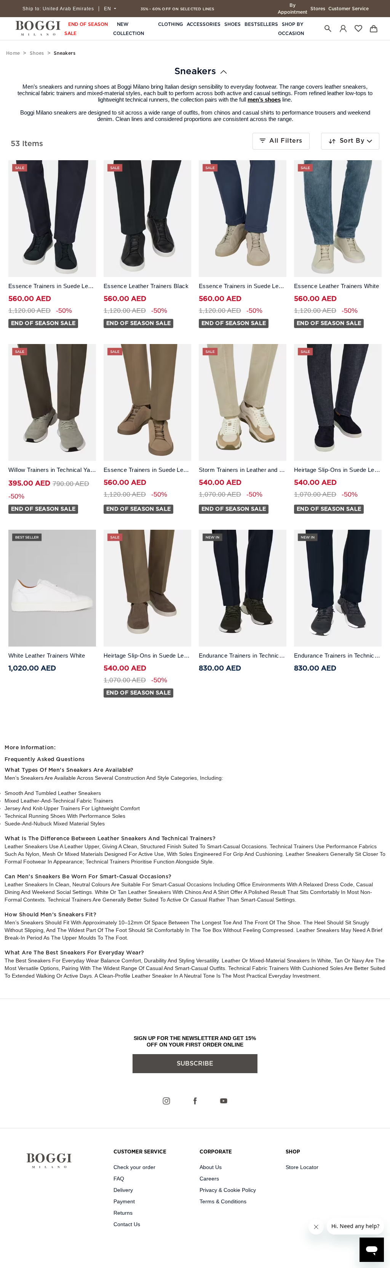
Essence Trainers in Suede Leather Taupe (147, 470)
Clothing (170, 24)
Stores (317, 8)
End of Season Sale (86, 29)
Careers (209, 1179)
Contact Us (126, 1224)
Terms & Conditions (223, 1201)
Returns (123, 1213)
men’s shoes (264, 99)
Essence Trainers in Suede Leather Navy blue (52, 286)
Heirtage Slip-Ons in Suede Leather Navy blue (338, 470)
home (13, 53)
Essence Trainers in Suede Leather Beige (242, 286)
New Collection (128, 29)
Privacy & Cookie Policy (228, 1190)
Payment (124, 1201)
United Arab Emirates (58, 8)
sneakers (195, 71)
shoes (37, 53)
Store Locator (302, 1167)
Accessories (204, 24)
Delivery (123, 1190)
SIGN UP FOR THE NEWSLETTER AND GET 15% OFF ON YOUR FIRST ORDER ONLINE (195, 1041)
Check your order (134, 1167)
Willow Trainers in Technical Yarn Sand (52, 470)
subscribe (195, 1064)
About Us (211, 1167)
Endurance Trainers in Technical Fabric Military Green (242, 656)
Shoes (232, 24)
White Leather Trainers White (46, 656)
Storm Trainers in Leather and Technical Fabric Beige (242, 470)
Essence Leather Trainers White (336, 286)
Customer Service (348, 8)
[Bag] (373, 28)
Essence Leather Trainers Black (146, 286)
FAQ (118, 1179)
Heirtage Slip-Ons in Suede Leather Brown (147, 656)
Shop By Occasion (291, 29)
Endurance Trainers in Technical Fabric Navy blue (338, 656)
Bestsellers (261, 24)
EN (108, 8)
